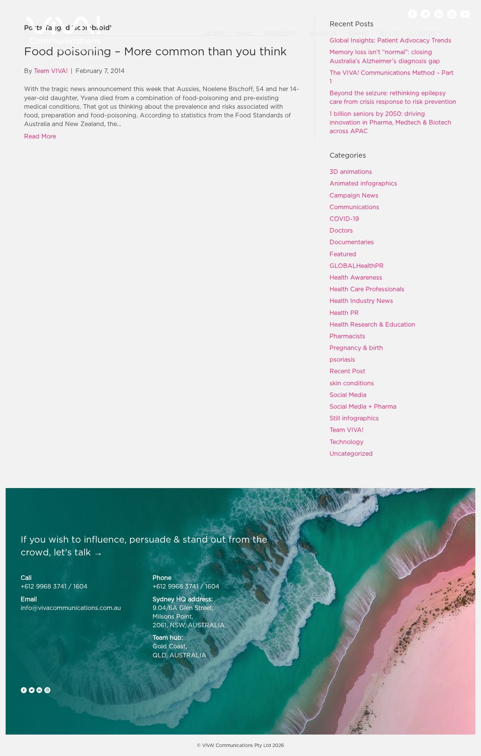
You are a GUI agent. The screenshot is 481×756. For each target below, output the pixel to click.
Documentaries (352, 242)
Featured (343, 254)
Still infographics (354, 418)
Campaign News (354, 195)
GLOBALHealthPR (357, 265)
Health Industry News (361, 300)
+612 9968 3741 (44, 586)
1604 (80, 586)
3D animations (351, 171)
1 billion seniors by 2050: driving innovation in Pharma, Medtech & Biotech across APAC (390, 122)
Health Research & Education (372, 324)
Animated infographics (363, 183)
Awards (323, 33)
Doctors (341, 230)
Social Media (348, 394)
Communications (354, 207)
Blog (389, 33)
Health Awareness (356, 277)
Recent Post (347, 371)
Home (215, 33)
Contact (426, 33)
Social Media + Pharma (363, 406)
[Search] (452, 34)
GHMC (359, 33)
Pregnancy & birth (356, 347)
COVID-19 (344, 218)
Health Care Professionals (367, 289)
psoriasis (342, 359)
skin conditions (352, 383)
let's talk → (78, 552)
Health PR (344, 312)
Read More (40, 136)
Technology (346, 441)
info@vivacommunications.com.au (71, 607)
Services (281, 33)
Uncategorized (351, 453)
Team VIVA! (346, 429)
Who (244, 33)
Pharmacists (347, 336)
